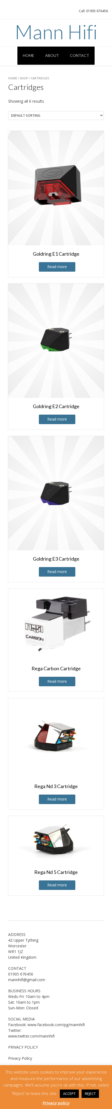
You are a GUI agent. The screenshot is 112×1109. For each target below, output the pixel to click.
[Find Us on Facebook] (13, 12)
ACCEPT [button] (69, 1093)
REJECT (90, 1093)
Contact (79, 55)
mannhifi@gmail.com (26, 979)
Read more (57, 266)
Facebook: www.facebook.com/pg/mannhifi (46, 1024)
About (52, 55)
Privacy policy (56, 1102)
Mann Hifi (56, 31)
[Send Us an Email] (6, 12)
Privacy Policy (20, 1058)
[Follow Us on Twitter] (20, 12)
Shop (24, 78)
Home (28, 55)
